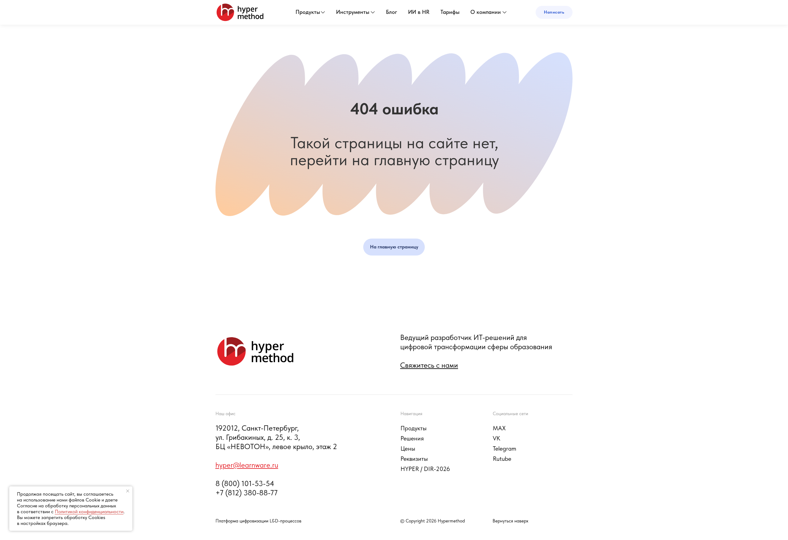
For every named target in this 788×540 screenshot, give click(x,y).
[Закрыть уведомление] (128, 491)
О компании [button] (485, 12)
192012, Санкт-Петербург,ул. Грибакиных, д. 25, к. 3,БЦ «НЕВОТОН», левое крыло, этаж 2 (276, 437)
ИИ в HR (418, 12)
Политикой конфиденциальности (89, 511)
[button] (554, 12)
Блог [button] (391, 12)
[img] (240, 12)
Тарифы (450, 12)
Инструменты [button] (352, 12)
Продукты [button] (308, 12)
